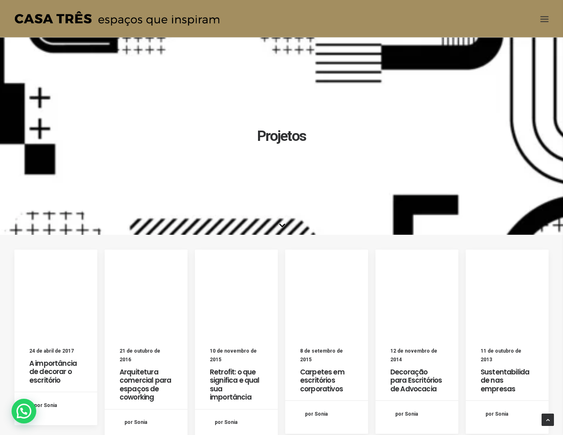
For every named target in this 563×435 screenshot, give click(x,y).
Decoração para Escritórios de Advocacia (416, 380)
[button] (24, 411)
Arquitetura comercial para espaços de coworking (145, 384)
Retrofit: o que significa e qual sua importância (234, 384)
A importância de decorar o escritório (53, 371)
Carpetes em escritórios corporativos (322, 380)
